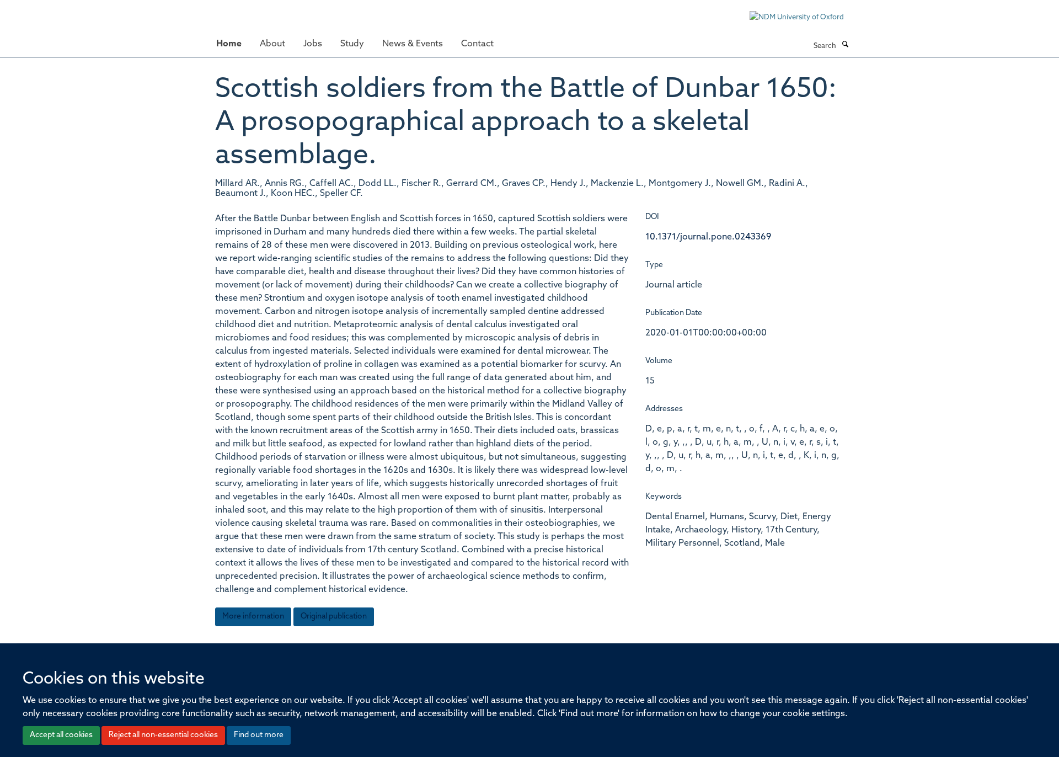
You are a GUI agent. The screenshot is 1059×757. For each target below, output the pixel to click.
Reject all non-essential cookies (163, 735)
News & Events (412, 44)
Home (229, 44)
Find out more (259, 735)
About (272, 44)
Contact (477, 44)
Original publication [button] (334, 616)
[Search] (845, 45)
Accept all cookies (61, 735)
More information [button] (253, 616)
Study (352, 44)
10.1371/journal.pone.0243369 (708, 237)
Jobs (312, 44)
